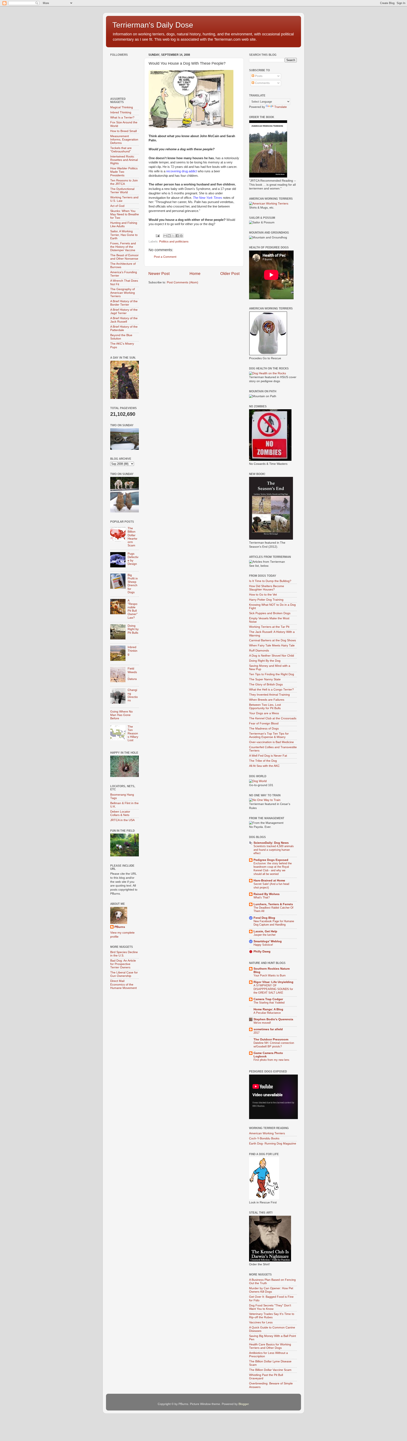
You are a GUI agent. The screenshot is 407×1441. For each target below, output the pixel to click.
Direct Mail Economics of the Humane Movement (123, 984)
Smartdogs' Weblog (268, 941)
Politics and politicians (173, 241)
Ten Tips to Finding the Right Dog (271, 674)
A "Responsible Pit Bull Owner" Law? (133, 609)
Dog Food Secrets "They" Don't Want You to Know (270, 1307)
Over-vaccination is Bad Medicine (271, 742)
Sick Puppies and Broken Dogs (269, 613)
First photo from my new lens (271, 1059)
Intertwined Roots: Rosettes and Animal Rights (124, 160)
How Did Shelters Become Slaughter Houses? (266, 588)
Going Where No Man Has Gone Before (121, 715)
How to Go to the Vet (263, 594)
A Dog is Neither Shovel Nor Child (271, 655)
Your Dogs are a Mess (264, 713)
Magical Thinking (121, 107)
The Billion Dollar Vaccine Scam (270, 1369)
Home (195, 273)
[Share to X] (173, 236)
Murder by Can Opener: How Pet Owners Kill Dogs (271, 1290)
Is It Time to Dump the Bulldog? (270, 581)
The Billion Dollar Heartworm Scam (132, 537)
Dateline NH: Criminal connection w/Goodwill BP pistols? (274, 1044)
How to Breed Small (123, 131)
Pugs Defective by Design (133, 559)
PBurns (119, 927)
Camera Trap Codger (268, 999)
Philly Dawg (262, 951)
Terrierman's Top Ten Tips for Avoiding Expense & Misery (269, 735)
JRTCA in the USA (122, 820)
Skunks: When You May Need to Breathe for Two (124, 214)
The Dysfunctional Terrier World (122, 190)
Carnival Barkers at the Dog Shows (272, 640)
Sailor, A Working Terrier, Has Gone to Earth (124, 235)
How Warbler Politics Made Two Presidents (124, 172)
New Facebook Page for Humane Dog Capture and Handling (274, 923)
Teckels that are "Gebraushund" (121, 149)
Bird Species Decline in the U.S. (124, 954)
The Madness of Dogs (264, 728)
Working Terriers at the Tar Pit (269, 626)
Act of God (117, 205)
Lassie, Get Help (265, 931)
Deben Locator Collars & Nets (120, 813)
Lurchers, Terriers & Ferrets (273, 904)
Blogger (243, 1404)
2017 (256, 1032)
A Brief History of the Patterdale (124, 328)
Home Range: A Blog (268, 1009)
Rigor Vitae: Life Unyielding (273, 982)
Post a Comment (165, 256)
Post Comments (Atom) (182, 282)
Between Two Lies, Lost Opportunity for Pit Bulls (265, 706)
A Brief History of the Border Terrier (124, 303)
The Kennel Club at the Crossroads (272, 718)
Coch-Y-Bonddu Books (264, 1138)
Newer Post (159, 273)
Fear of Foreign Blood (264, 723)
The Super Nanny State (265, 679)
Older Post (230, 273)
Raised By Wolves (267, 894)
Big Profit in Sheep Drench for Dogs (133, 584)
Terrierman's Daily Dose (152, 25)
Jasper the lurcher (265, 934)
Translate (280, 107)
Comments (262, 83)
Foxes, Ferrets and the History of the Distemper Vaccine (123, 247)
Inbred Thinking (120, 112)
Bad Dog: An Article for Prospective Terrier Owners (123, 964)
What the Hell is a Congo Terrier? (271, 689)
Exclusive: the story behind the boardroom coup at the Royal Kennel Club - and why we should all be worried (273, 869)
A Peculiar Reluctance (267, 1012)
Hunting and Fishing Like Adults (123, 224)
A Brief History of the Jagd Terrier (124, 311)
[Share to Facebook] (177, 236)
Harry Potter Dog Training (266, 599)
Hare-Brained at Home (269, 880)
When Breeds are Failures (266, 699)
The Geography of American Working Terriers (122, 293)
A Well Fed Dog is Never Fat (268, 755)
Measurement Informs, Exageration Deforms (124, 140)
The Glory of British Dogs (266, 684)
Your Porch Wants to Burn (270, 975)
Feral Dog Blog (264, 917)
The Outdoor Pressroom (271, 1039)
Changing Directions (133, 695)
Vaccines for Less (261, 1322)
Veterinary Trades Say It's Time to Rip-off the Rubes (271, 1315)
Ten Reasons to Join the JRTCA (124, 182)
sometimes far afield (268, 1029)
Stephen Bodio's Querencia (273, 1019)
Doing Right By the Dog (264, 660)
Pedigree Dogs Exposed (271, 860)
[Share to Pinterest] (181, 236)
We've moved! (262, 1022)
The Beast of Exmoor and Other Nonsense (124, 257)
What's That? (262, 897)
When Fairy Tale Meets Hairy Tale (272, 645)
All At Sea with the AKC (264, 765)
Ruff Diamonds (259, 650)
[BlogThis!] (169, 236)
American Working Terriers (267, 1133)
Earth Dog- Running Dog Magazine (272, 1143)
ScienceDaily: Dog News (271, 842)
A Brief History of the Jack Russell (124, 320)
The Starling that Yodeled (269, 1002)
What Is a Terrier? (122, 117)
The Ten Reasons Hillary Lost (133, 733)
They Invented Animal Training (269, 694)
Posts (258, 76)
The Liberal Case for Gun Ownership (124, 974)
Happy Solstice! (263, 944)
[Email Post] (157, 235)
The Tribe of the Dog (263, 760)
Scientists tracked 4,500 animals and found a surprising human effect (274, 850)
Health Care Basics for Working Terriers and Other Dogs (270, 1346)
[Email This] (165, 236)
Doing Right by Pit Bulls (133, 629)
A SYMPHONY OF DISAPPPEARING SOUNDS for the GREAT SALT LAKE (273, 989)
